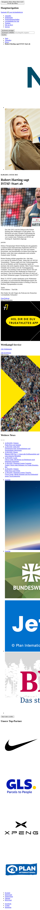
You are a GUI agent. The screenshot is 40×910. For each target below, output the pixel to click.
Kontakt (7, 893)
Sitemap (7, 898)
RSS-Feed (8, 900)
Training (7, 23)
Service (7, 27)
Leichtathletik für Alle (12, 21)
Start (6, 38)
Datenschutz (9, 896)
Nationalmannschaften (12, 19)
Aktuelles (8, 16)
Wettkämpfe (9, 17)
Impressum (8, 895)
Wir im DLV (9, 25)
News (7, 42)
